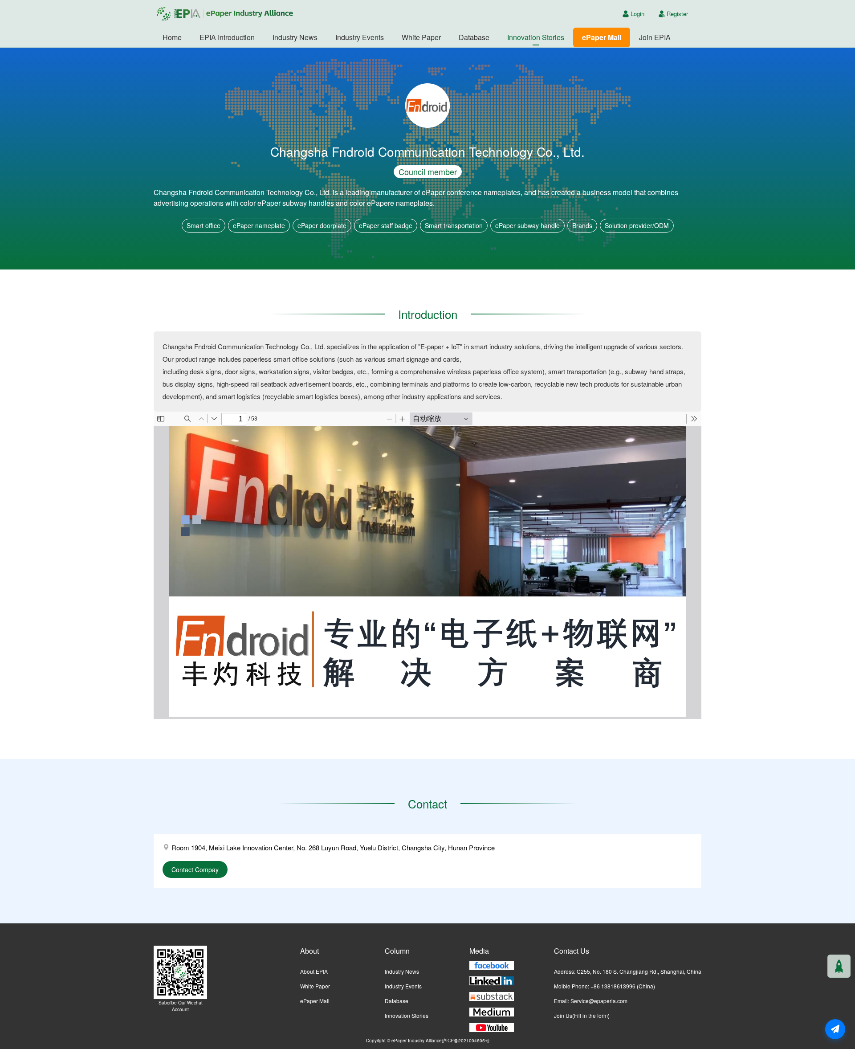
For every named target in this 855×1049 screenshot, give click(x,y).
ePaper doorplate (321, 225)
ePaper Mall (601, 37)
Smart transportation (454, 225)
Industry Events (359, 37)
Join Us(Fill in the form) (582, 1015)
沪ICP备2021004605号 (465, 1040)
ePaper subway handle (527, 225)
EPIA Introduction (227, 37)
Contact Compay (195, 869)
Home (172, 37)
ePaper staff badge (385, 225)
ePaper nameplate (259, 225)
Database (474, 37)
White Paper (421, 37)
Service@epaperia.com (598, 1000)
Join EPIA (655, 37)
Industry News (295, 37)
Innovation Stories (535, 37)
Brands (582, 225)
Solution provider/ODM (637, 225)
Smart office (203, 225)
